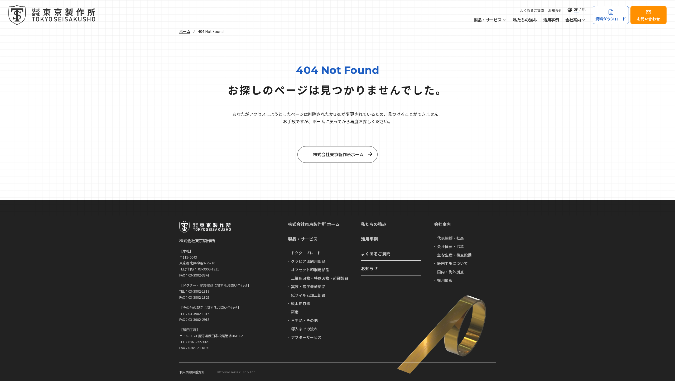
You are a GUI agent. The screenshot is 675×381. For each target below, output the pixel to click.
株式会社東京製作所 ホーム (314, 224)
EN (584, 9)
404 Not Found (211, 31)
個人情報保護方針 (192, 372)
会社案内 (573, 19)
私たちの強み (525, 19)
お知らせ (555, 10)
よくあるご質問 (532, 10)
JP (576, 9)
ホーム (184, 31)
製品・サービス (488, 19)
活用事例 (551, 19)
